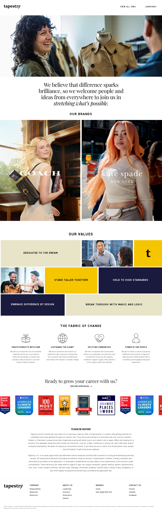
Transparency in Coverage (147, 506)
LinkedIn (132, 492)
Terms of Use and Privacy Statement (84, 506)
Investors (66, 492)
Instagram (133, 495)
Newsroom (34, 492)
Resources (34, 495)
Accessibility (7, 508)
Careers (66, 498)
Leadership (67, 489)
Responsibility (35, 489)
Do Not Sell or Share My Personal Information (105, 506)
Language (150, 7)
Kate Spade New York (104, 492)
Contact (132, 489)
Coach (98, 489)
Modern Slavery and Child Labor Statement (128, 506)
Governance (67, 495)
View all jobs (128, 7)
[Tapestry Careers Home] (14, 486)
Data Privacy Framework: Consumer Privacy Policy (23, 508)
